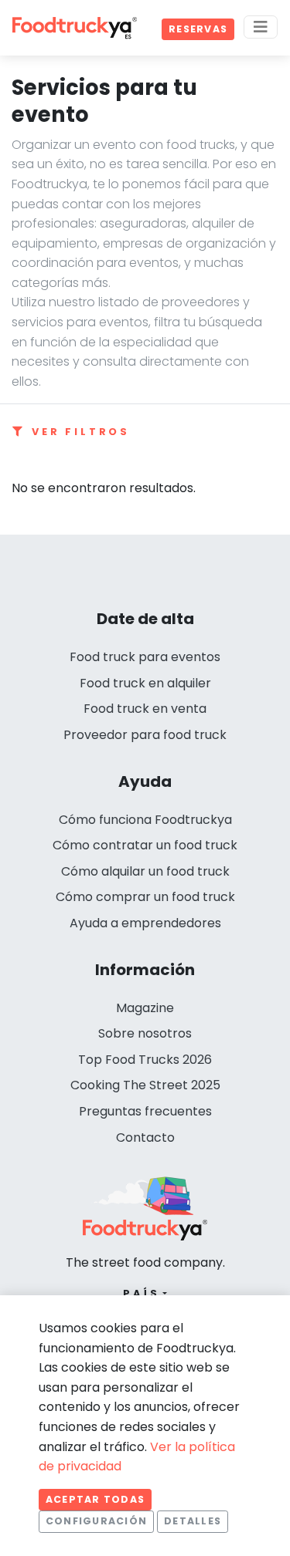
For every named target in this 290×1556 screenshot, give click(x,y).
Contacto (145, 1137)
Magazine (145, 1008)
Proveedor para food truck (145, 735)
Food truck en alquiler (145, 683)
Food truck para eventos (145, 657)
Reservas (198, 28)
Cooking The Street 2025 (145, 1085)
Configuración (96, 1520)
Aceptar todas (95, 1499)
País (141, 1293)
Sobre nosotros (145, 1033)
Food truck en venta (145, 708)
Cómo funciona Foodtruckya (145, 820)
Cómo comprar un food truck (145, 897)
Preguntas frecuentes (145, 1111)
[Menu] (261, 27)
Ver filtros (81, 431)
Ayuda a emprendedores (145, 923)
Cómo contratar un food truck (145, 845)
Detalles (192, 1520)
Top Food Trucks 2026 (145, 1059)
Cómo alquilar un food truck (145, 871)
